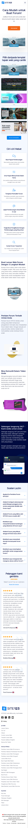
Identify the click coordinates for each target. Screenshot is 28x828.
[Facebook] (2, 717)
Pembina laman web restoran (9, 779)
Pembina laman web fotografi (9, 756)
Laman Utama (5, 728)
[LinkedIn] (9, 717)
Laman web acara (6, 758)
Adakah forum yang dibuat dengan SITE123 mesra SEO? (12, 532)
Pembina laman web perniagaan (10, 754)
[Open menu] (25, 2)
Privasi (8, 823)
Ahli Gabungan (5, 800)
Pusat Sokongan (5, 795)
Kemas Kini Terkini (6, 742)
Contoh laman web (6, 735)
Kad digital (4, 770)
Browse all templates (14, 137)
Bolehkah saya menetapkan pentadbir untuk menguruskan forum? (12, 551)
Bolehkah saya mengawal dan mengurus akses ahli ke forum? (13, 560)
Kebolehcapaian (21, 823)
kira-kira (3, 793)
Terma (4, 823)
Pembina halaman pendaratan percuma (11, 751)
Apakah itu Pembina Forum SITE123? (11, 495)
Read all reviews (14, 584)
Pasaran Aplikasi (8, 740)
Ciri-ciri (3, 730)
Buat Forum (4, 774)
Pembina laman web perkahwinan (10, 763)
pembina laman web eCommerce (10, 749)
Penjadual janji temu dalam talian (10, 781)
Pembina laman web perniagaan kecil (11, 768)
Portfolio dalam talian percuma (9, 765)
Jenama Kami (4, 805)
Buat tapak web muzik (7, 761)
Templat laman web (6, 737)
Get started (14, 28)
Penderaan (13, 823)
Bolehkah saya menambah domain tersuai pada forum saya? (11, 541)
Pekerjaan (6, 798)
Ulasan (3, 733)
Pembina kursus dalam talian (9, 777)
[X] (5, 717)
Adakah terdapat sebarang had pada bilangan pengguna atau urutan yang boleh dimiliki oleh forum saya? (13, 505)
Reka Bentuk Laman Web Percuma (10, 786)
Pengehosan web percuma (8, 784)
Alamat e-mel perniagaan (8, 772)
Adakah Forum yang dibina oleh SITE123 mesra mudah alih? (13, 515)
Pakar (2, 802)
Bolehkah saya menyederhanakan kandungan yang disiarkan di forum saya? (13, 524)
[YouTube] (12, 717)
